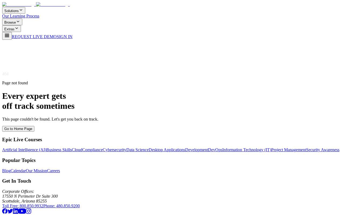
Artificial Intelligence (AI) (24, 149)
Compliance (92, 149)
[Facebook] (5, 212)
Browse (10, 22)
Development (196, 149)
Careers (53, 170)
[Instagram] (28, 212)
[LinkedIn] (15, 212)
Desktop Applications (167, 149)
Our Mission (36, 170)
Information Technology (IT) (246, 149)
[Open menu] (7, 36)
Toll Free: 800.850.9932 (22, 206)
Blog (6, 170)
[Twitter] (10, 212)
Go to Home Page (18, 129)
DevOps (215, 149)
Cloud (77, 149)
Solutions (11, 11)
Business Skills (59, 149)
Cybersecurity (114, 149)
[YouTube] (22, 212)
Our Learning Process (20, 16)
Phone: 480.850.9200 (61, 206)
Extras (9, 29)
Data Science (137, 149)
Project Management (288, 149)
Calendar (18, 170)
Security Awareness (322, 149)
